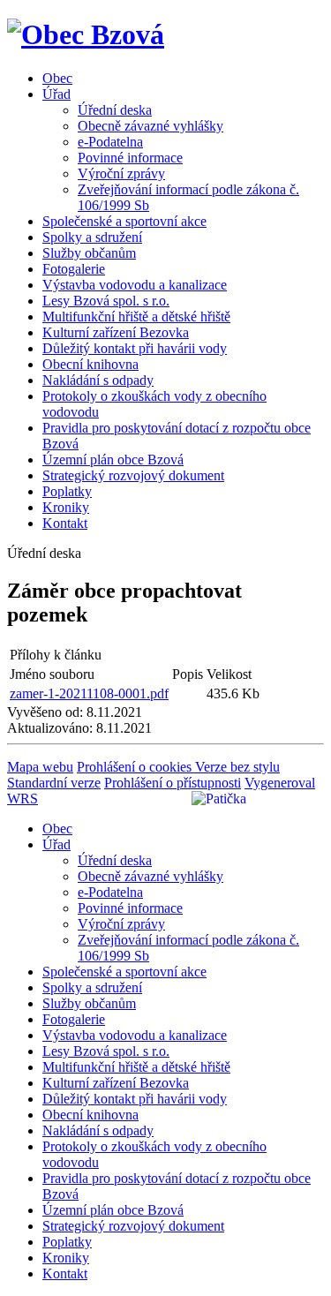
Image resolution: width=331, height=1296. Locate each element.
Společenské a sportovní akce (124, 221)
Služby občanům (89, 252)
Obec (57, 78)
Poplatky (67, 491)
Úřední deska (115, 109)
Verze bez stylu (237, 766)
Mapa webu (40, 766)
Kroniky (65, 507)
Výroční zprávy (121, 173)
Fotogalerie (73, 268)
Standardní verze (54, 782)
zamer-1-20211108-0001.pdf (89, 693)
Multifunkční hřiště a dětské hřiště (136, 316)
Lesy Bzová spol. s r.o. (105, 300)
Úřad (56, 94)
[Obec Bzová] (85, 34)
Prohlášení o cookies (136, 766)
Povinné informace (130, 157)
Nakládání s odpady (98, 380)
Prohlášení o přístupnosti (172, 782)
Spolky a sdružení (92, 237)
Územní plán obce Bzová (113, 459)
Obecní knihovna (90, 364)
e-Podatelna (110, 141)
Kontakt (64, 523)
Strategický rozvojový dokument (133, 475)
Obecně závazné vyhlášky (150, 125)
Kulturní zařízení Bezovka (115, 332)
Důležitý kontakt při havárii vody (134, 348)
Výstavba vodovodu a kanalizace (134, 284)
